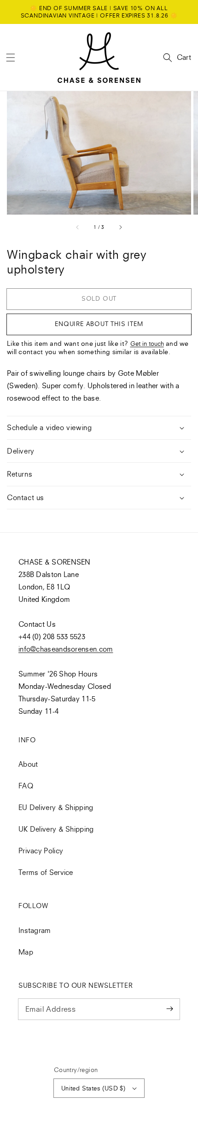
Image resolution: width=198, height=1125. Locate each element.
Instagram (34, 930)
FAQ (25, 785)
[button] (10, 57)
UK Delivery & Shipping (56, 829)
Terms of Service (45, 872)
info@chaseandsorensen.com (65, 649)
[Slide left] (78, 227)
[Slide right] (120, 227)
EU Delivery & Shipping (55, 807)
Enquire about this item (99, 323)
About (28, 764)
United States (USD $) (93, 1088)
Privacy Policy (40, 850)
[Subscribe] (169, 1009)
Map (25, 952)
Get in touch (147, 343)
